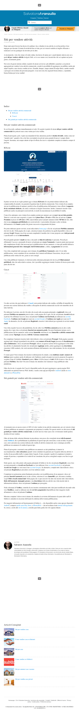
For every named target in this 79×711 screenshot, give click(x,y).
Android (58, 370)
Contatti (47, 700)
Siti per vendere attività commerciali (19, 110)
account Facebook (54, 465)
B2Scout (15, 113)
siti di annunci (23, 507)
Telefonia (40, 18)
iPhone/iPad (16, 373)
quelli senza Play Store (23, 505)
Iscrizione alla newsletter (38, 700)
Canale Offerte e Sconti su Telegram (20, 28)
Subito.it (11, 440)
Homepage (11, 700)
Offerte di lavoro (61, 700)
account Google (39, 319)
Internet (46, 18)
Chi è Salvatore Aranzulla (23, 700)
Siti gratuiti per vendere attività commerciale (22, 119)
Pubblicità (53, 700)
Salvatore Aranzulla (10, 42)
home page (42, 228)
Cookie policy (36, 702)
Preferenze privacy (45, 702)
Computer (33, 18)
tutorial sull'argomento (65, 505)
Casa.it (14, 116)
